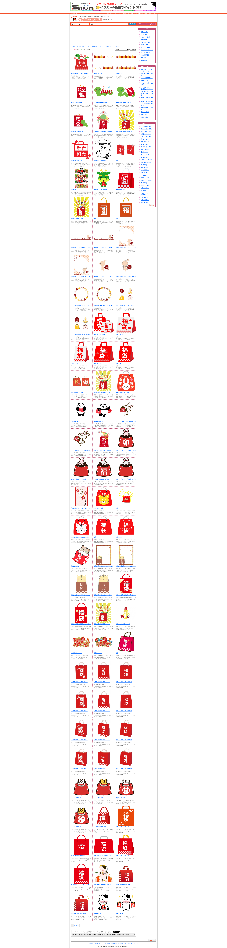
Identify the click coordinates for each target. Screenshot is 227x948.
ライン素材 (144, 39)
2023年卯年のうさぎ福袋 (122, 392)
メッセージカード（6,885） (146, 193)
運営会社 (120, 943)
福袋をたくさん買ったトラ (123, 624)
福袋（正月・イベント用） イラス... (125, 826)
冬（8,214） (144, 175)
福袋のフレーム (98, 73)
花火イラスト (144, 80)
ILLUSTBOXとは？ (138, 13)
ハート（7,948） (145, 185)
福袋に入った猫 (75, 566)
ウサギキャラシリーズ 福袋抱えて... (81, 450)
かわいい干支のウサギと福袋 (78, 479)
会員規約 (96, 943)
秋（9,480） (144, 165)
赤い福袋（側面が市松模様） (123, 884)
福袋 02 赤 (97, 363)
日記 (132, 13)
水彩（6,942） (145, 188)
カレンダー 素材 (145, 52)
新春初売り (74, 189)
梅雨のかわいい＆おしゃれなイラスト (147, 70)
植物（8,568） (145, 167)
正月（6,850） (145, 197)
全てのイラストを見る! (147, 24)
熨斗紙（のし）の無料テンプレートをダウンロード (147, 103)
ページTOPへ (152, 940)
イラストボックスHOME (78, 46)
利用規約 (91, 943)
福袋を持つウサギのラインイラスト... (81, 247)
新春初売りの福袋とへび (77, 131)
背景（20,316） (145, 141)
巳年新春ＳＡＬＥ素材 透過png (79, 73)
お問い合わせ (127, 943)
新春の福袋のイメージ (122, 189)
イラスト (124, 13)
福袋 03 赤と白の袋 (99, 334)
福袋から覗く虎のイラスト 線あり (103, 595)
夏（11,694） (144, 152)
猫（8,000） (144, 183)
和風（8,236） (145, 172)
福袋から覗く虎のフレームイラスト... (103, 566)
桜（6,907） (144, 190)
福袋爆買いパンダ (98, 421)
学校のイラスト (145, 112)
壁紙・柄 (143, 57)
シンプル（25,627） (146, 131)
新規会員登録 (147, 13)
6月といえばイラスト (147, 78)
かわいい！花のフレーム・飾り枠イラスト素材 (147, 93)
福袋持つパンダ (75, 421)
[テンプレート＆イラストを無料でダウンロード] (138, 209)
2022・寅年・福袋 (98, 508)
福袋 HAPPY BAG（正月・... (79, 855)
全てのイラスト (110, 46)
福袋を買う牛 (119, 913)
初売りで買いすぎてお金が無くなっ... (103, 884)
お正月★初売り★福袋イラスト (79, 682)
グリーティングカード (147, 50)
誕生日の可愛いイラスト (147, 108)
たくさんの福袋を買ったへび (101, 102)
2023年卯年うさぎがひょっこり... (102, 450)
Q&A (128, 13)
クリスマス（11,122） (147, 154)
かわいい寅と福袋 (76, 798)
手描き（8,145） (145, 177)
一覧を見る (151, 205)
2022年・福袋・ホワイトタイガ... (80, 537)
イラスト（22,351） (146, 136)
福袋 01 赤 (119, 363)
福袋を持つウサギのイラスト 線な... (103, 276)
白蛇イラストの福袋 (76, 102)
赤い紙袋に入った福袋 (77, 392)
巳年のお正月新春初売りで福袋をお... (103, 131)
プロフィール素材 (146, 47)
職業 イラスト (144, 114)
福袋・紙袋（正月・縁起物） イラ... (103, 855)
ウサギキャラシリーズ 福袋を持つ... (126, 421)
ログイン (154, 13)
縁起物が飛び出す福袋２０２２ (102, 624)
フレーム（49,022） (146, 129)
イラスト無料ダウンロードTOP (95, 46)
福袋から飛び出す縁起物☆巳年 (124, 131)
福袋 (117, 46)
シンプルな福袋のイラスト (101, 826)
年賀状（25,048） (146, 134)
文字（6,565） (145, 200)
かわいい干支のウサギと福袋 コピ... (126, 479)
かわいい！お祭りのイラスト (147, 83)
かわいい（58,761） (146, 126)
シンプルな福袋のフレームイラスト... (81, 305)
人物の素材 (144, 60)
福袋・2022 (119, 537)
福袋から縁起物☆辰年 (77, 218)
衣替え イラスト (145, 117)
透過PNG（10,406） (146, 162)
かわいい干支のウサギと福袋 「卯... (126, 450)
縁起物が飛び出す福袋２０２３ (102, 392)
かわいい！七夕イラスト (147, 74)
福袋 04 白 (74, 363)
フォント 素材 (144, 44)
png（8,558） (145, 170)
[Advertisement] (61, 41)
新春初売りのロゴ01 (76, 160)
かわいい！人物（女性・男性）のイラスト (147, 88)
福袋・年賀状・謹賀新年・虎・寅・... (126, 595)
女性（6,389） (145, 202)
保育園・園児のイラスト (147, 98)
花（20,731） (144, 139)
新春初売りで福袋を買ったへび (124, 102)
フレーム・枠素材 (146, 42)
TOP (119, 13)
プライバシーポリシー (112, 943)
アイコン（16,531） (146, 147)
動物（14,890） (145, 149)
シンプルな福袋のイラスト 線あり (80, 334)
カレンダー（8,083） (147, 180)
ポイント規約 (102, 943)
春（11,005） (144, 157)
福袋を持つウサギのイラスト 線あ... (126, 276)
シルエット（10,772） (147, 159)
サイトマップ (134, 943)
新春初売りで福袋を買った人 (101, 160)
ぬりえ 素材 (144, 34)
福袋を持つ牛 (97, 913)
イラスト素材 (144, 32)
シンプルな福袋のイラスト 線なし (125, 305)
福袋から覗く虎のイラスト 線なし (80, 595)
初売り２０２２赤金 (76, 653)
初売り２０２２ (98, 653)
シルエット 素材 (145, 37)
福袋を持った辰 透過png (100, 189)
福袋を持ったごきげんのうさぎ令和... (81, 508)
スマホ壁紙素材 (145, 55)
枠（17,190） (144, 144)
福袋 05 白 (119, 334)
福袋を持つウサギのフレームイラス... (126, 247)
